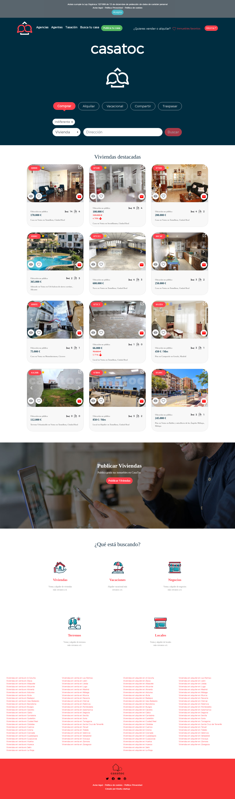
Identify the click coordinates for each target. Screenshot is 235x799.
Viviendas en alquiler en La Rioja (138, 750)
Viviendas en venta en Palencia (76, 704)
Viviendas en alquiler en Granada (138, 733)
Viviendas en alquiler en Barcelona (139, 704)
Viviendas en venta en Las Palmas (77, 678)
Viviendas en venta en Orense (75, 701)
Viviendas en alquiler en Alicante (138, 686)
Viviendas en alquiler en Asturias (138, 692)
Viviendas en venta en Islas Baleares (22, 701)
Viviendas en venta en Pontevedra (77, 707)
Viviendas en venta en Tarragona (77, 721)
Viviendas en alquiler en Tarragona (194, 721)
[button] (31, 183)
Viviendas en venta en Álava (19, 681)
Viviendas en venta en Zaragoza (76, 744)
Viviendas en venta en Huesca (20, 744)
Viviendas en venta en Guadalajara (22, 736)
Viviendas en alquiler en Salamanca (195, 710)
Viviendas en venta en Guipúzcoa (21, 739)
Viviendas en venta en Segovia (76, 712)
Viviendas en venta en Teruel (75, 727)
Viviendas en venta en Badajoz (20, 698)
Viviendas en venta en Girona (19, 730)
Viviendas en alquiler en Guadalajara (139, 736)
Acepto (117, 12)
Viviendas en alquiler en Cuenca (137, 727)
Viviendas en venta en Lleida (75, 683)
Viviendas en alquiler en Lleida (192, 683)
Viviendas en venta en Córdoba (20, 724)
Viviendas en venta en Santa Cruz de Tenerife (82, 724)
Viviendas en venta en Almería (20, 689)
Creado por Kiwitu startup (117, 788)
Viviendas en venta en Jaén (18, 747)
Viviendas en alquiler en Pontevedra (195, 707)
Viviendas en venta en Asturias (20, 692)
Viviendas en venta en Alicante (20, 686)
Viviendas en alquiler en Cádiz (137, 712)
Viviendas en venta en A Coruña (21, 678)
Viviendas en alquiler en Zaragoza (194, 744)
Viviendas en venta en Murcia (75, 695)
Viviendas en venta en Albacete (20, 683)
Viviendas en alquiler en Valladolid (194, 736)
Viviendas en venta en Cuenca (20, 727)
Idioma (210, 28)
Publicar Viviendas (119, 480)
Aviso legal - (98, 7)
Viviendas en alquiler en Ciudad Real (139, 721)
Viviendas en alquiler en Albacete (138, 683)
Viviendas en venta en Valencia (76, 733)
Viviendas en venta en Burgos (20, 707)
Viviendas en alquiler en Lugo (192, 686)
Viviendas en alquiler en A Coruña (138, 678)
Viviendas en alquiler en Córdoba (138, 724)
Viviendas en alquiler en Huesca (137, 744)
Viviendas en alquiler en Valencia (194, 733)
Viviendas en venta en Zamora (76, 741)
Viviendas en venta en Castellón (20, 718)
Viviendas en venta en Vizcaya (76, 739)
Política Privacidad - (114, 7)
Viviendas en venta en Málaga (75, 692)
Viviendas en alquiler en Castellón (138, 718)
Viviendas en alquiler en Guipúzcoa (139, 739)
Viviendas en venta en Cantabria (21, 715)
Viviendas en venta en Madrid (75, 689)
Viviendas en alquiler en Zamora (193, 741)
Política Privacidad (133, 785)
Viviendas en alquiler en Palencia (194, 704)
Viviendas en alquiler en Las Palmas (195, 678)
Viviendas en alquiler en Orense (193, 701)
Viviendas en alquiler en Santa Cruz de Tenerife (200, 724)
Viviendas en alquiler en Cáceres (137, 710)
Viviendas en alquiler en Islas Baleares (140, 701)
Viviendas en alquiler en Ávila (136, 695)
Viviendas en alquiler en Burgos (137, 707)
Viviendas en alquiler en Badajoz (138, 698)
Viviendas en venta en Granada (20, 733)
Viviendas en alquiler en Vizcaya (193, 739)
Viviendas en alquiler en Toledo (193, 730)
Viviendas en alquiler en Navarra (193, 698)
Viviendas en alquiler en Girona (137, 730)
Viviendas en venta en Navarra (76, 698)
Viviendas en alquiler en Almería (138, 689)
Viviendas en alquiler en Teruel (193, 727)
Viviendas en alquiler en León (192, 681)
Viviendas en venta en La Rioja (20, 750)
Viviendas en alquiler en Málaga (193, 692)
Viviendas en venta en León (74, 681)
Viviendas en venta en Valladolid (76, 736)
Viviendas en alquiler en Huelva (137, 741)
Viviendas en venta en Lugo (74, 686)
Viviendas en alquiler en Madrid (193, 689)
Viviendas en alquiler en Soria (192, 718)
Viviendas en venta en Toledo (75, 730)
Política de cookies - (114, 785)
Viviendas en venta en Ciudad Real (22, 721)
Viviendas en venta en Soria (74, 718)
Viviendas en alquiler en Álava (137, 681)
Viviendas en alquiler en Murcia (193, 695)
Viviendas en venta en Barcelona (21, 704)
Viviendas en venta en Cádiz (19, 712)
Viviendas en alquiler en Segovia (193, 712)
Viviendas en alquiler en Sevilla (193, 715)
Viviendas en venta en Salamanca (77, 710)
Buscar (173, 132)
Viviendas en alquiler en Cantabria (138, 715)
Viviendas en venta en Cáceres (20, 710)
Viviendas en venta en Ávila (19, 695)
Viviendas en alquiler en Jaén (136, 747)
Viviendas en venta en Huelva (20, 741)
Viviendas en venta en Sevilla (75, 715)
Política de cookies (133, 7)
